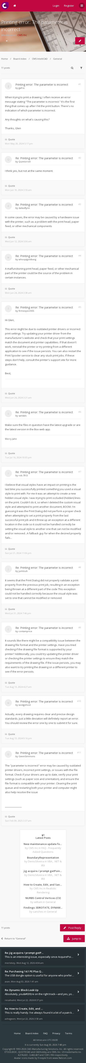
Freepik (42, 1057)
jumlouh (23, 571)
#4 (79, 255)
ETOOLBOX (11, 1051)
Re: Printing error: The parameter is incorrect (44, 158)
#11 (79, 752)
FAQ (45, 1033)
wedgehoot (25, 704)
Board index (19, 58)
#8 (79, 567)
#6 (79, 411)
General (57, 58)
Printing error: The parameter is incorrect (41, 84)
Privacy (56, 1033)
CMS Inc (22, 35)
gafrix (22, 87)
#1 (79, 84)
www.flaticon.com (62, 1057)
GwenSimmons (27, 756)
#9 (79, 627)
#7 (79, 471)
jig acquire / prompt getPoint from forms (43, 871)
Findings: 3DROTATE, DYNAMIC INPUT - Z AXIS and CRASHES (43, 907)
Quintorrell (25, 161)
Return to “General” (15, 938)
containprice (25, 631)
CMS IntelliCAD (40, 58)
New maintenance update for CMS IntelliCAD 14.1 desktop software (43, 844)
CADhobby (41, 1051)
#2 (79, 157)
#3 (79, 204)
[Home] (5, 5)
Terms (68, 1033)
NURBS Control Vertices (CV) (43, 898)
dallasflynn (24, 207)
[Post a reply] (80, 40)
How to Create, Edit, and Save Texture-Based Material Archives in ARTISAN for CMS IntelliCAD (43, 884)
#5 (79, 306)
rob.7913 (23, 475)
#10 (79, 701)
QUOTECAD (24, 1051)
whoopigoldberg (27, 259)
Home (4, 58)
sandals (22, 415)
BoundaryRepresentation (43, 857)
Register (69, 5)
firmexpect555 (26, 310)
